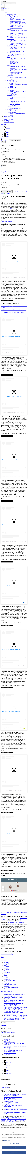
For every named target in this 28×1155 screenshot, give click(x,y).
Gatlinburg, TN (10, 65)
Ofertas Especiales (8, 116)
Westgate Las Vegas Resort (16, 33)
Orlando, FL (10, 15)
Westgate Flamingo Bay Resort (17, 34)
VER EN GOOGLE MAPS (7, 300)
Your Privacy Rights (14, 1143)
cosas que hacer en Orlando (7, 209)
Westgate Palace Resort (15, 21)
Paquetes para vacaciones (10, 1053)
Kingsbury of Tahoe (15, 104)
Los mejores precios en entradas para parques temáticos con (15, 1095)
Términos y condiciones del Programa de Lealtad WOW (13, 1121)
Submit (2, 946)
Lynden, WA (10, 75)
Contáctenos (7, 1054)
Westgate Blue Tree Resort (16, 26)
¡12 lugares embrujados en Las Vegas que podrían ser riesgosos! (14, 1001)
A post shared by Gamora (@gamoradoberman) (14, 850)
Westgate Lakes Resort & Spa (17, 19)
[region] (14, 1141)
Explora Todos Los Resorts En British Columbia (17, 48)
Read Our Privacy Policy (7, 954)
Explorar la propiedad (9, 122)
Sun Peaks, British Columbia (17, 50)
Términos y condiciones (12, 1117)
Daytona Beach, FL (12, 55)
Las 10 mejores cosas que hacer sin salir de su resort (13, 310)
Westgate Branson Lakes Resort (18, 44)
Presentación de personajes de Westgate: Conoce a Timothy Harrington (13, 1003)
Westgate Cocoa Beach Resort (17, 54)
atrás (2, 10)
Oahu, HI (12, 64)
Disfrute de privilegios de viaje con (12, 1100)
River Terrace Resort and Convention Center (16, 73)
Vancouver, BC (10, 109)
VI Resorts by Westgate (9, 1042)
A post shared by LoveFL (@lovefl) (14, 790)
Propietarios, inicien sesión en (15, 1110)
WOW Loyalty (7, 120)
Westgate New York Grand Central (18, 37)
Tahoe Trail (13, 105)
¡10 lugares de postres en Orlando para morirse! (12, 312)
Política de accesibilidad (13, 1119)
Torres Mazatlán (14, 81)
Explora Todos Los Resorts (13, 14)
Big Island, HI (13, 61)
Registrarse (6, 140)
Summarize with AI (5, 191)
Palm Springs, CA (11, 87)
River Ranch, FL (11, 95)
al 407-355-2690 (20, 922)
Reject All (14, 1147)
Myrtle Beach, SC (11, 83)
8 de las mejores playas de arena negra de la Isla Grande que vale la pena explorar (15, 1007)
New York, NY (10, 36)
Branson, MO (10, 39)
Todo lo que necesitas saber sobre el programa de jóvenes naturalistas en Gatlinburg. (15, 1019)
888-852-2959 (10, 922)
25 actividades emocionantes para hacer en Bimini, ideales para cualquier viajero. (14, 995)
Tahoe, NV (9, 99)
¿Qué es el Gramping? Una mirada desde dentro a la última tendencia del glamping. (15, 1010)
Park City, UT (10, 90)
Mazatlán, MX (10, 80)
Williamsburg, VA (11, 112)
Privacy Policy (6, 1140)
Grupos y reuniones (8, 119)
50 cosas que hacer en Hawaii (11, 1005)
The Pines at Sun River (15, 108)
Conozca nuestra (13, 1108)
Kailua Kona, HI (14, 62)
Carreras (6, 1040)
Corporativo (7, 1039)
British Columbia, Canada (13, 46)
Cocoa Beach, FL (11, 52)
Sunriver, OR (10, 106)
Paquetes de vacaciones (9, 117)
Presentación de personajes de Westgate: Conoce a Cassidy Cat (13, 1013)
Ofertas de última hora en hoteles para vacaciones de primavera (13, 1051)
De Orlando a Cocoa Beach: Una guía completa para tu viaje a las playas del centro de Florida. (15, 1016)
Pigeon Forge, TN (11, 93)
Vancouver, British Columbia (17, 51)
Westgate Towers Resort (16, 25)
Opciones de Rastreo (20, 1121)
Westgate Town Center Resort (17, 22)
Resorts (5, 12)
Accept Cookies (14, 1152)
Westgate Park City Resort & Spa (18, 91)
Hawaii (8, 57)
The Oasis (12, 88)
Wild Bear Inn (13, 94)
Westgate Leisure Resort (16, 28)
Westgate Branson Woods (16, 43)
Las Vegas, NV (10, 29)
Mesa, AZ (9, 76)
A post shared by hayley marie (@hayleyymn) (14, 412)
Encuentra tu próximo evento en (11, 1103)
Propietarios (3, 124)
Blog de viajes (7, 1048)
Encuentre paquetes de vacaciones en (13, 1097)
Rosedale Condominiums (16, 111)
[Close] (26, 1130)
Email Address (4, 944)
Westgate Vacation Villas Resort (18, 23)
